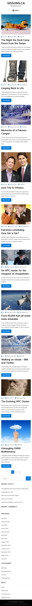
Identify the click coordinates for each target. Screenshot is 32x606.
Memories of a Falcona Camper (10, 495)
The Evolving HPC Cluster (15, 401)
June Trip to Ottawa (12, 187)
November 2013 (6, 545)
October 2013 (5, 548)
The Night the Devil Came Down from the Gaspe (14, 488)
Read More (6, 55)
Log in (3, 587)
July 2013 (4, 559)
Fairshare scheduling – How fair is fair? (12, 502)
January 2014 (5, 542)
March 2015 (4, 528)
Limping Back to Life (12, 88)
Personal (21, 36)
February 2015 (5, 532)
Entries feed (4, 590)
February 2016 (5, 521)
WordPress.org (5, 597)
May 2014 (4, 535)
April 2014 (4, 538)
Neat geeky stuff (25, 226)
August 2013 (4, 555)
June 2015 (4, 525)
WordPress (25, 604)
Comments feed (5, 594)
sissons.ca (16, 3)
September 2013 (6, 552)
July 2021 (4, 518)
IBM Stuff (21, 356)
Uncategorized (23, 84)
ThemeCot (14, 604)
